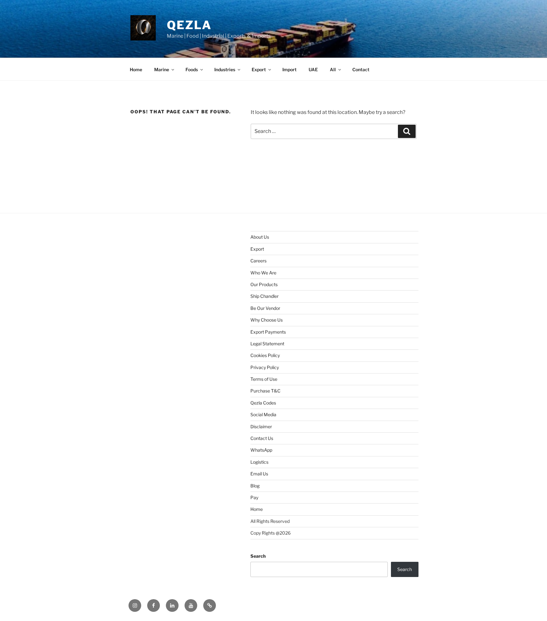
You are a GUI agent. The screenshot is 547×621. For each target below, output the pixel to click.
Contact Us (261, 438)
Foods (191, 69)
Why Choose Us (266, 320)
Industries (224, 69)
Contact (360, 69)
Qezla (189, 25)
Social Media (263, 414)
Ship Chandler (264, 296)
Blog (255, 485)
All (333, 69)
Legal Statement (267, 343)
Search (258, 556)
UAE (313, 69)
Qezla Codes (263, 402)
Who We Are (263, 272)
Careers (258, 260)
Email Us (259, 473)
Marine (161, 69)
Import (289, 69)
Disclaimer (261, 426)
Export (259, 69)
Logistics (259, 462)
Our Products (264, 284)
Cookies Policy (265, 355)
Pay (254, 497)
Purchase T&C (265, 390)
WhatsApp (261, 450)
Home (136, 69)
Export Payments (268, 332)
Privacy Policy (264, 367)
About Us (259, 237)
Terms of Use (263, 379)
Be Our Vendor (265, 308)
